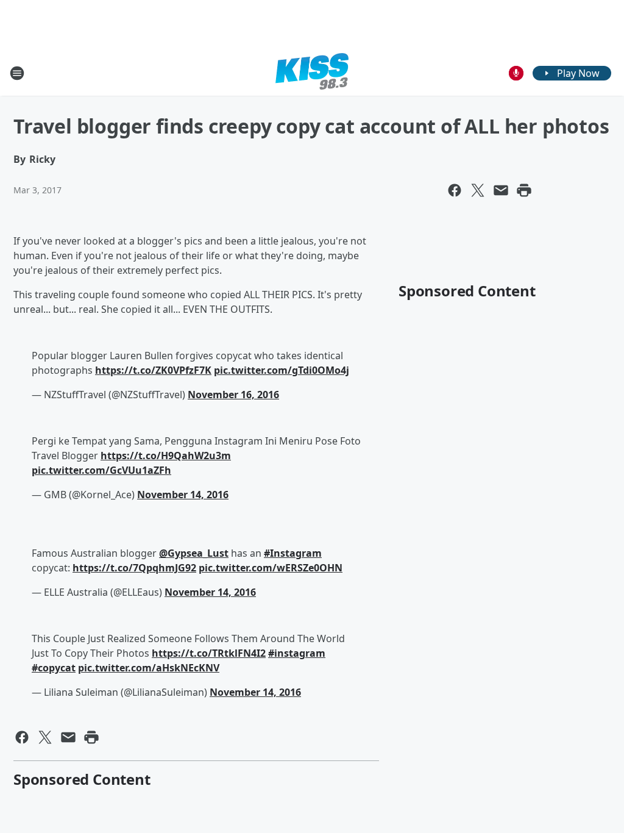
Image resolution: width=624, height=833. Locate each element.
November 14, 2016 (183, 494)
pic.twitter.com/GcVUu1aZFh (101, 470)
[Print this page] (524, 190)
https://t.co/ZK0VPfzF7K (153, 370)
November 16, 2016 (233, 394)
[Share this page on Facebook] (454, 190)
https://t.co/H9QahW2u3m (166, 455)
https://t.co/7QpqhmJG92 (134, 567)
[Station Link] (312, 73)
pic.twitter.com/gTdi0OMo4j (281, 370)
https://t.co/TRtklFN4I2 (209, 653)
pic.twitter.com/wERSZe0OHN (270, 567)
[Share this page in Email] (500, 190)
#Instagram (293, 553)
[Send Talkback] (516, 73)
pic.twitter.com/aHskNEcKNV (148, 667)
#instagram (296, 653)
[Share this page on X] (477, 190)
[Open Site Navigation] (17, 73)
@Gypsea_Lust (194, 553)
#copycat (54, 667)
